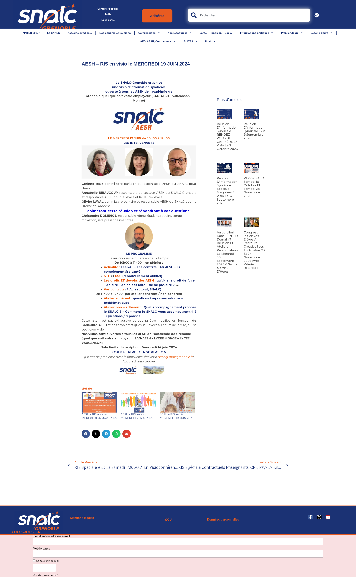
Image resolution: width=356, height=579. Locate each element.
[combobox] (249, 15)
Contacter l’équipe (108, 8)
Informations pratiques (254, 32)
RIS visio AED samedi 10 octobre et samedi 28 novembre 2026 (254, 187)
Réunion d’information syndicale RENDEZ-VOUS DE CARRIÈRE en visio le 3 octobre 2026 (227, 136)
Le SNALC (53, 32)
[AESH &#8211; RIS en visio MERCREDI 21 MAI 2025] (138, 402)
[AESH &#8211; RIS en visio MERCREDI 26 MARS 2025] (99, 402)
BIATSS (188, 41)
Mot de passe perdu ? (46, 575)
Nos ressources (177, 32)
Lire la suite (223, 155)
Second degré (319, 32)
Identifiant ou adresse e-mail (51, 536)
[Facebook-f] (310, 517)
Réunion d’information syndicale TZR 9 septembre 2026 (254, 131)
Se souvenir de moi (47, 561)
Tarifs (108, 14)
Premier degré (290, 32)
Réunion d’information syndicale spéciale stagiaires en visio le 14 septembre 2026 (227, 190)
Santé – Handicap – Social (216, 32)
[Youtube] (328, 517)
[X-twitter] (319, 517)
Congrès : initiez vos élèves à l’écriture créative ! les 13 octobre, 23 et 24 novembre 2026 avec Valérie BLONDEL (254, 250)
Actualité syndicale (79, 32)
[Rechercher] (317, 15)
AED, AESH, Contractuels (156, 41)
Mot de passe (41, 548)
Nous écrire (108, 20)
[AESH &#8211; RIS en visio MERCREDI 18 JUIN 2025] (177, 402)
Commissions (147, 32)
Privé (208, 41)
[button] (86, 434)
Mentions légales (82, 517)
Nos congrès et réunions (115, 32)
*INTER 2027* (31, 32)
